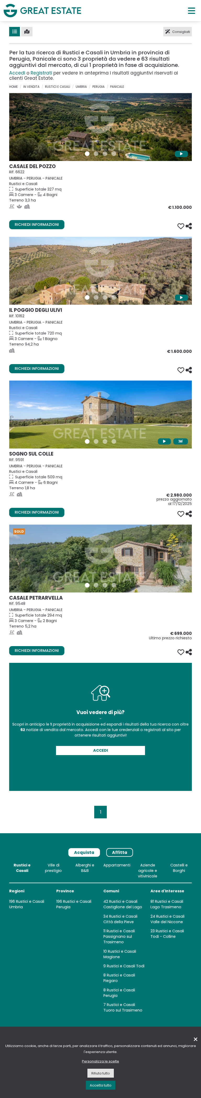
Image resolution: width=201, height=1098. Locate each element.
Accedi (17, 73)
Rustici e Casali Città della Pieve (120, 919)
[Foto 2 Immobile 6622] (96, 154)
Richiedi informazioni (37, 224)
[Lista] (14, 31)
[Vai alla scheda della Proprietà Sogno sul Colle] (100, 415)
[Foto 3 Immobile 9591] (105, 441)
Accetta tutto (100, 1085)
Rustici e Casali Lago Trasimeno (166, 904)
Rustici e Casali (57, 87)
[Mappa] (26, 31)
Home (13, 87)
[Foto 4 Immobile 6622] (113, 154)
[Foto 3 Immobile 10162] (105, 297)
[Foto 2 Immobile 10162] (96, 297)
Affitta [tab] (119, 852)
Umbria (81, 87)
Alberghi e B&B (84, 868)
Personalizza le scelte (100, 1061)
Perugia (98, 87)
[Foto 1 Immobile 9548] (87, 585)
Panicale (117, 87)
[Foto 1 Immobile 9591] (87, 441)
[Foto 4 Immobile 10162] (113, 297)
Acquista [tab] (84, 852)
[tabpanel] (100, 939)
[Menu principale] (191, 10)
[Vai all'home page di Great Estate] (42, 10)
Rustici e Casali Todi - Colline (167, 933)
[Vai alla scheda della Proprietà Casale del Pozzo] (100, 127)
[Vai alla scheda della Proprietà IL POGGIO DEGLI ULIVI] (100, 271)
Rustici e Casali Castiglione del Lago (122, 904)
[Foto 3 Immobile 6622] (105, 154)
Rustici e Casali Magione (119, 954)
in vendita (31, 87)
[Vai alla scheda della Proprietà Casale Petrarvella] (100, 559)
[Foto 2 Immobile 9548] (96, 585)
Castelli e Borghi (179, 868)
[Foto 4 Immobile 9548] (113, 585)
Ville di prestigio (53, 868)
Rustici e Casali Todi (125, 966)
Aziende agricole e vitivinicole (147, 871)
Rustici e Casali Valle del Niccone (167, 919)
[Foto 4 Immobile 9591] (113, 441)
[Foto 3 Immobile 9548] (105, 585)
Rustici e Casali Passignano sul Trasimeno (119, 936)
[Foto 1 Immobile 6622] (87, 154)
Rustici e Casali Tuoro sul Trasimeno (122, 1007)
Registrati (41, 73)
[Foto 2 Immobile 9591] (96, 441)
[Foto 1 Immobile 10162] (87, 297)
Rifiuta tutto (100, 1073)
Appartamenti (116, 865)
